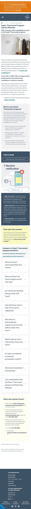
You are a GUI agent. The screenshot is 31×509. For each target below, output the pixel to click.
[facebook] (12, 506)
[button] (7, 23)
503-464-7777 (11, 492)
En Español (11, 483)
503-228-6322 (11, 475)
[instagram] (15, 506)
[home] (27, 17)
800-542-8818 (11, 477)
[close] (29, 3)
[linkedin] (19, 506)
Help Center (11, 481)
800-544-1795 (11, 494)
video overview (9, 100)
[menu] (3, 17)
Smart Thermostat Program (16, 23)
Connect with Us (12, 485)
